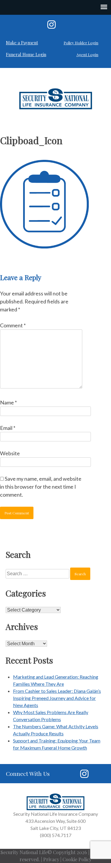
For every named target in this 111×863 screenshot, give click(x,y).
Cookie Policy (76, 859)
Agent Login (87, 54)
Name (8, 402)
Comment (13, 325)
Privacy (51, 859)
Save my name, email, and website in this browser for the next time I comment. (40, 486)
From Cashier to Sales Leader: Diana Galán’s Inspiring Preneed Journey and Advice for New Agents (57, 698)
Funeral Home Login (26, 54)
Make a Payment (22, 42)
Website (10, 453)
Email (7, 428)
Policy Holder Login (81, 42)
